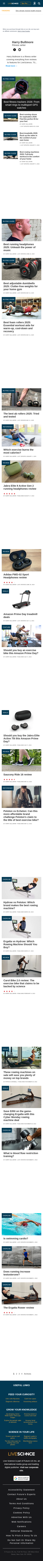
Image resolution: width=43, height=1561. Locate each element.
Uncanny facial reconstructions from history (30, 1422)
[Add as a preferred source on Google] (22, 1478)
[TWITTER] (14, 49)
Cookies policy (21, 1513)
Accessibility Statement (21, 1490)
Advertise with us (21, 1517)
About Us (21, 1499)
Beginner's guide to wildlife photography (30, 1437)
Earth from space (30, 1399)
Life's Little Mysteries (13, 1399)
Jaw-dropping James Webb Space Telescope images (13, 1415)
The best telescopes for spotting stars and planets (13, 1442)
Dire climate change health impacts (28, 11)
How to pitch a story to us (21, 1535)
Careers (21, 1526)
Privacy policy (22, 1508)
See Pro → (26, 3)
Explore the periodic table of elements (12, 1421)
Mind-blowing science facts (30, 1442)
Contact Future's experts (21, 1494)
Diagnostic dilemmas (13, 1401)
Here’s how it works (24, 31)
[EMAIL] (19, 49)
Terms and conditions (21, 1503)
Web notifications (22, 1522)
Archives (27, 1374)
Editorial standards (21, 1531)
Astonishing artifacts (30, 1401)
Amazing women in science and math (30, 1415)
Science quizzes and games (13, 1437)
